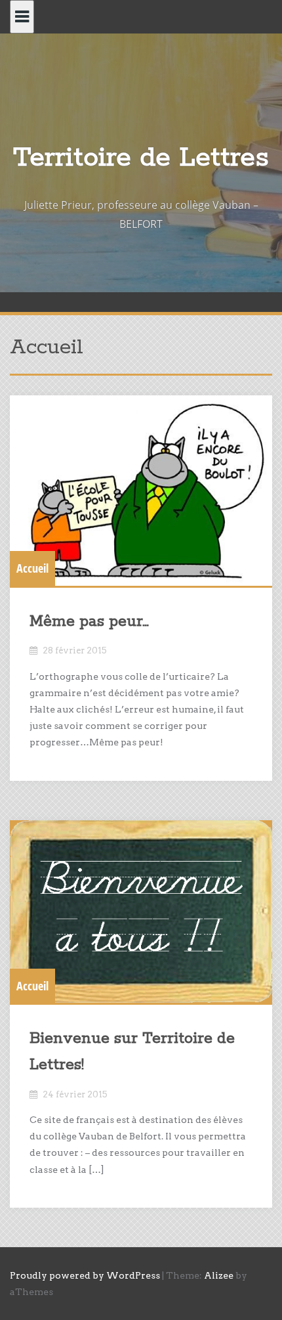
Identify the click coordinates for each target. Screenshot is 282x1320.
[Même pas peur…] (141, 490)
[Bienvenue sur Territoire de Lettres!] (141, 911)
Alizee (218, 1275)
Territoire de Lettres (141, 158)
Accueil (32, 568)
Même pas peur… (89, 621)
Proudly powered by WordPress (85, 1275)
